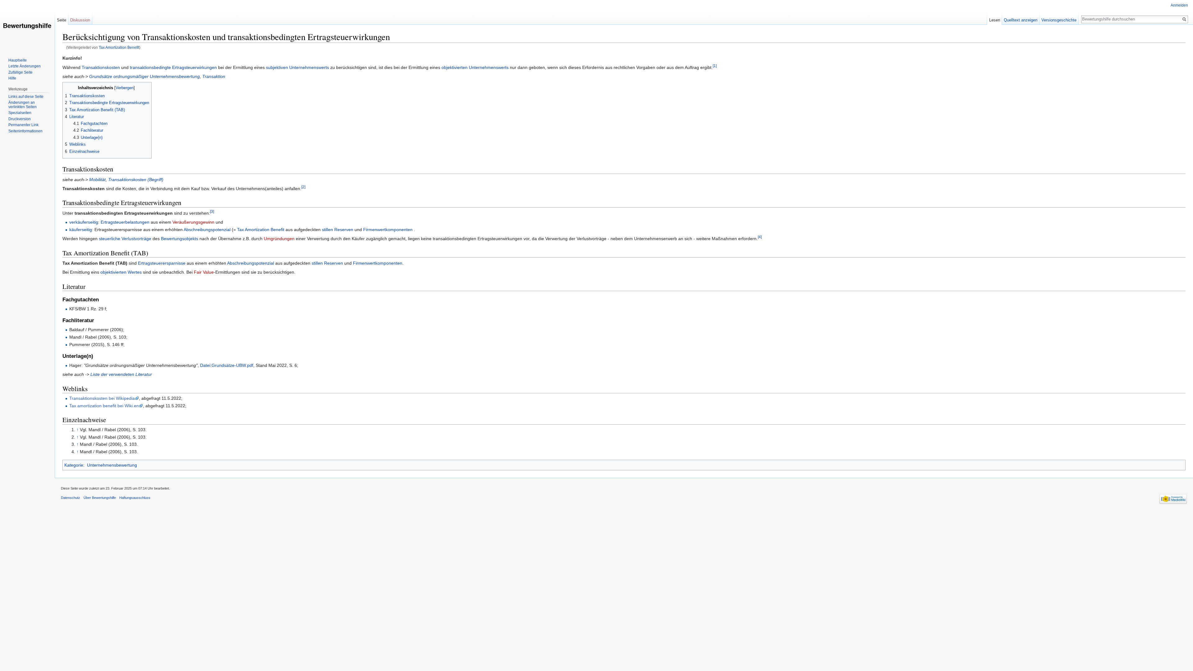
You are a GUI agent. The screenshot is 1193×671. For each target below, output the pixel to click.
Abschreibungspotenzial (207, 229)
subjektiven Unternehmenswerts (297, 67)
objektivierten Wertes (121, 272)
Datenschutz (70, 498)
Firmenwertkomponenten (388, 229)
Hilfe (12, 78)
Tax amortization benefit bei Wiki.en (104, 405)
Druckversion (19, 119)
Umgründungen (279, 238)
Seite (61, 20)
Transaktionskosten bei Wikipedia (102, 398)
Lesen (994, 20)
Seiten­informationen (25, 131)
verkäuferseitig (83, 222)
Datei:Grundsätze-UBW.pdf (226, 365)
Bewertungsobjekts (179, 238)
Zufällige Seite (20, 72)
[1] (715, 66)
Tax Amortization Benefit (119, 47)
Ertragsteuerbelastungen (125, 222)
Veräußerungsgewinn (193, 222)
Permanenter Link (23, 125)
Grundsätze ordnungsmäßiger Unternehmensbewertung (144, 76)
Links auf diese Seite (25, 96)
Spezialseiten (19, 113)
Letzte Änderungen (24, 66)
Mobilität (97, 179)
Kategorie (73, 465)
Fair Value (204, 272)
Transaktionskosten (101, 67)
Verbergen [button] (125, 88)
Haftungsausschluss (134, 498)
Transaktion (213, 76)
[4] (760, 237)
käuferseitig (80, 229)
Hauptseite (17, 60)
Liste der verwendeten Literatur (121, 374)
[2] (303, 187)
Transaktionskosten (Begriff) (135, 179)
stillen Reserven (337, 229)
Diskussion (80, 20)
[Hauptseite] (27, 25)
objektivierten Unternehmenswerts (475, 67)
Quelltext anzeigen (1020, 20)
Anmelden (1179, 5)
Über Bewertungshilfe (100, 498)
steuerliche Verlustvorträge (125, 238)
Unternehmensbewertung (112, 465)
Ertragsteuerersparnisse (161, 263)
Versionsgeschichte (1058, 20)
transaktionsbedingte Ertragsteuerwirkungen (173, 67)
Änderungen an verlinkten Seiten (22, 104)
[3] (212, 211)
